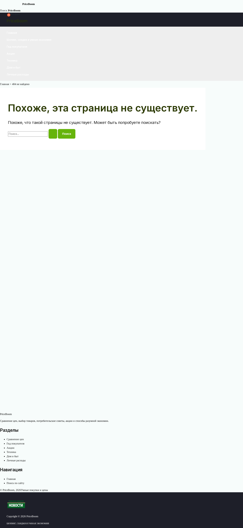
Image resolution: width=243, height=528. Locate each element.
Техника (12, 60)
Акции (11, 53)
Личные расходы (18, 74)
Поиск (3, 10)
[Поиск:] (33, 133)
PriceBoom (17, 20)
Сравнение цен (15, 439)
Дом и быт (13, 67)
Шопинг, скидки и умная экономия (29, 39)
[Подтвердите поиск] (53, 134)
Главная (12, 32)
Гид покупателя (17, 46)
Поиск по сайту (15, 483)
